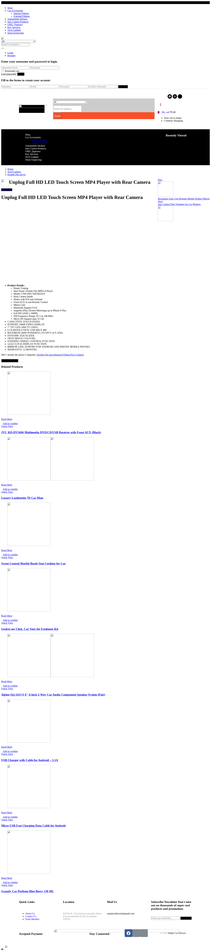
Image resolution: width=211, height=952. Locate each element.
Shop (10, 8)
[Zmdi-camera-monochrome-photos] (180, 96)
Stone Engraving (15, 33)
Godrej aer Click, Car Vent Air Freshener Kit (29, 629)
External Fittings (22, 16)
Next (160, 201)
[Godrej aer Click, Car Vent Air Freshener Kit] (29, 610)
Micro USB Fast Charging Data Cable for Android (33, 825)
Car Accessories (15, 10)
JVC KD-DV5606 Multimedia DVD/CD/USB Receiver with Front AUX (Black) (51, 432)
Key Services (13, 27)
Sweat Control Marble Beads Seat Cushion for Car (33, 563)
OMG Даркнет (15, 24)
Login (10, 52)
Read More (6, 419)
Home (10, 169)
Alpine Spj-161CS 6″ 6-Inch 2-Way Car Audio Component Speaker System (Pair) (53, 694)
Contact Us (30, 916)
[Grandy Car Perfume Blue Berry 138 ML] (29, 872)
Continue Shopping (173, 120)
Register (11, 55)
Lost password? (9, 74)
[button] (167, 112)
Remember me (12, 71)
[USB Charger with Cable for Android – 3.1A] (29, 741)
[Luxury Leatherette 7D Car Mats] (50, 479)
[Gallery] (11, 946)
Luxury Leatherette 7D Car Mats (22, 497)
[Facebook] (170, 96)
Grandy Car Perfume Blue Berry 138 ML (27, 891)
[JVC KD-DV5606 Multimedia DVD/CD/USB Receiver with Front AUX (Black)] (29, 414)
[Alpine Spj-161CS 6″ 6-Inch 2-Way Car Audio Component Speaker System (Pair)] (50, 676)
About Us (30, 913)
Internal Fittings (21, 13)
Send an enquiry (9, 360)
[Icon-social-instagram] (136, 933)
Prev (160, 180)
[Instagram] (175, 96)
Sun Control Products (17, 21)
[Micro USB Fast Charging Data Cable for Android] (29, 807)
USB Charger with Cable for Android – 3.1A (29, 760)
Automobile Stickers (17, 19)
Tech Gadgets (14, 30)
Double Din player (16, 174)
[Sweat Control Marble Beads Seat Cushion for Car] (29, 545)
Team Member (32, 919)
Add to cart (6, 189)
